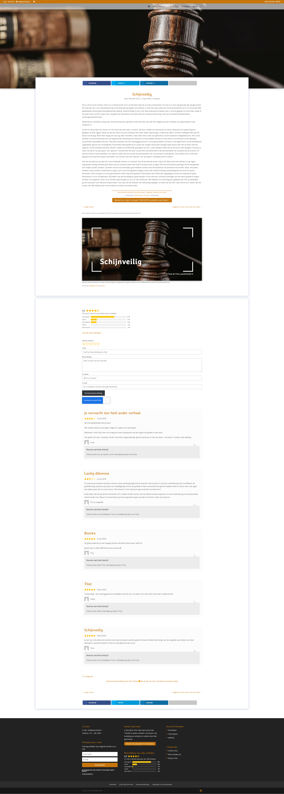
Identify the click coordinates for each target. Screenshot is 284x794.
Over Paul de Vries (126, 784)
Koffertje (171, 738)
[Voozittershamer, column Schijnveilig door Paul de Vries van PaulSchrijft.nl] (142, 281)
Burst (103, 286)
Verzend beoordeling (93, 393)
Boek (195, 7)
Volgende (89, 676)
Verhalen (112, 784)
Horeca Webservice (96, 790)
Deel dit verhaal (139, 192)
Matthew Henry (94, 286)
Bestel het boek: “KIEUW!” (273, 2)
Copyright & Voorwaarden (162, 784)
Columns (156, 98)
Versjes (170, 758)
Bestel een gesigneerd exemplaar (140, 743)
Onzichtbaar (172, 730)
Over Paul (174, 7)
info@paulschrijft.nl (94, 730)
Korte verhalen (173, 754)
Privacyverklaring (87, 774)
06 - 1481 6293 (9, 2)
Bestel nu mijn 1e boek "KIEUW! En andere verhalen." (142, 200)
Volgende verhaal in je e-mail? (156, 192)
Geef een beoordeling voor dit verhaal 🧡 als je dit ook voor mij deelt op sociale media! (142, 681)
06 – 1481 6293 (95, 733)
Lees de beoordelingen (91, 333)
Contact (186, 7)
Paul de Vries (134, 98)
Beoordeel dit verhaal (125, 192)
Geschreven (159, 7)
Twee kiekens (173, 734)
